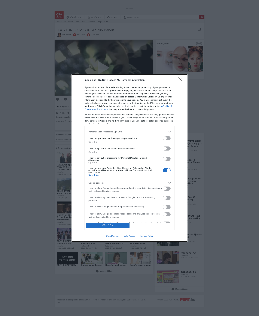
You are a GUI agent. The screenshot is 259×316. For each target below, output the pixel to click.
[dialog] (129, 157)
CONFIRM (107, 225)
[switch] (167, 138)
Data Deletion (112, 236)
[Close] (181, 80)
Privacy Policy (146, 236)
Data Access (129, 236)
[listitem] (129, 131)
